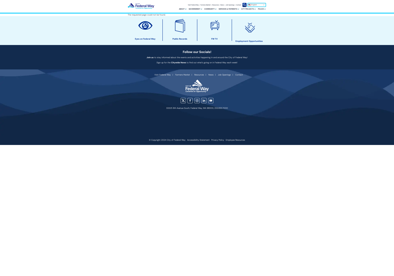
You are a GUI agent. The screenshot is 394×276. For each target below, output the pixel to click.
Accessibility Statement (198, 140)
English (254, 5)
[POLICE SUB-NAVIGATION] (266, 9)
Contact (238, 5)
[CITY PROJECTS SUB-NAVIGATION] (256, 9)
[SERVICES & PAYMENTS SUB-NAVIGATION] (239, 9)
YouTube (210, 100)
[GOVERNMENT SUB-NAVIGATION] (202, 9)
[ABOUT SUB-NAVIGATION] (186, 9)
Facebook (190, 100)
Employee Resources (235, 140)
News (222, 5)
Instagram (197, 100)
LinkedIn (204, 100)
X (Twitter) (183, 100)
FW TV (214, 39)
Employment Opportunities (249, 41)
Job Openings (230, 5)
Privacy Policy (217, 140)
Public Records (179, 39)
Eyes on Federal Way (145, 39)
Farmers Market (205, 5)
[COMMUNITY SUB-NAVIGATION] (216, 9)
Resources (215, 5)
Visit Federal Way (193, 5)
